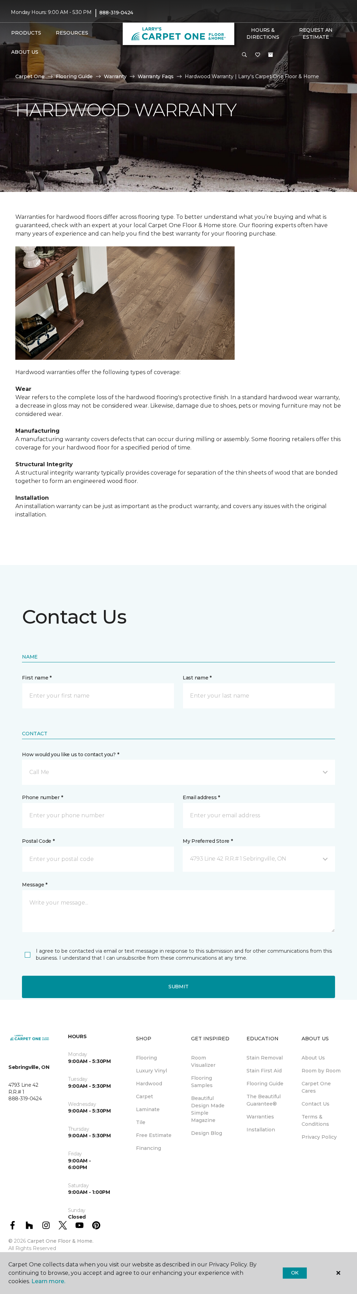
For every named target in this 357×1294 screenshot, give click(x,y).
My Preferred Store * (208, 841)
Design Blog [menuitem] (206, 1133)
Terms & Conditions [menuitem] (315, 1120)
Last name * (197, 677)
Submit (178, 986)
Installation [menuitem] (260, 1129)
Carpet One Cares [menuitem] (316, 1087)
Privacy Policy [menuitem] (319, 1137)
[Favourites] (257, 55)
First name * (37, 677)
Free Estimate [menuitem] (154, 1135)
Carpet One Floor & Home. (60, 1241)
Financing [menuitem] (148, 1148)
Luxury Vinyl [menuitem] (151, 1071)
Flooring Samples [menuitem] (202, 1081)
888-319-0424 (116, 12)
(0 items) (270, 54)
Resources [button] (72, 33)
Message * (34, 884)
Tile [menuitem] (140, 1122)
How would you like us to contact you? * (70, 754)
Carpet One (30, 76)
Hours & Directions (262, 33)
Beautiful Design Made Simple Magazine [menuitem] (208, 1109)
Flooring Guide (74, 76)
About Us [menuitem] (313, 1058)
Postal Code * (38, 841)
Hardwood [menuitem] (149, 1083)
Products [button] (26, 33)
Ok (294, 1273)
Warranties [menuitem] (260, 1117)
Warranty (115, 76)
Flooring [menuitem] (146, 1058)
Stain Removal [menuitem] (264, 1058)
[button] (244, 55)
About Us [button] (24, 52)
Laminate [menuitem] (148, 1109)
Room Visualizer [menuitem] (203, 1061)
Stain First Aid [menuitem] (264, 1071)
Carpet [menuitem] (144, 1096)
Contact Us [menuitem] (315, 1104)
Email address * (201, 797)
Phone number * (42, 797)
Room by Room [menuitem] (321, 1071)
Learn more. (48, 1281)
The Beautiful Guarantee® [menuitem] (263, 1100)
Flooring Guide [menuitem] (264, 1083)
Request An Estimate (316, 33)
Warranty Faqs (156, 76)
